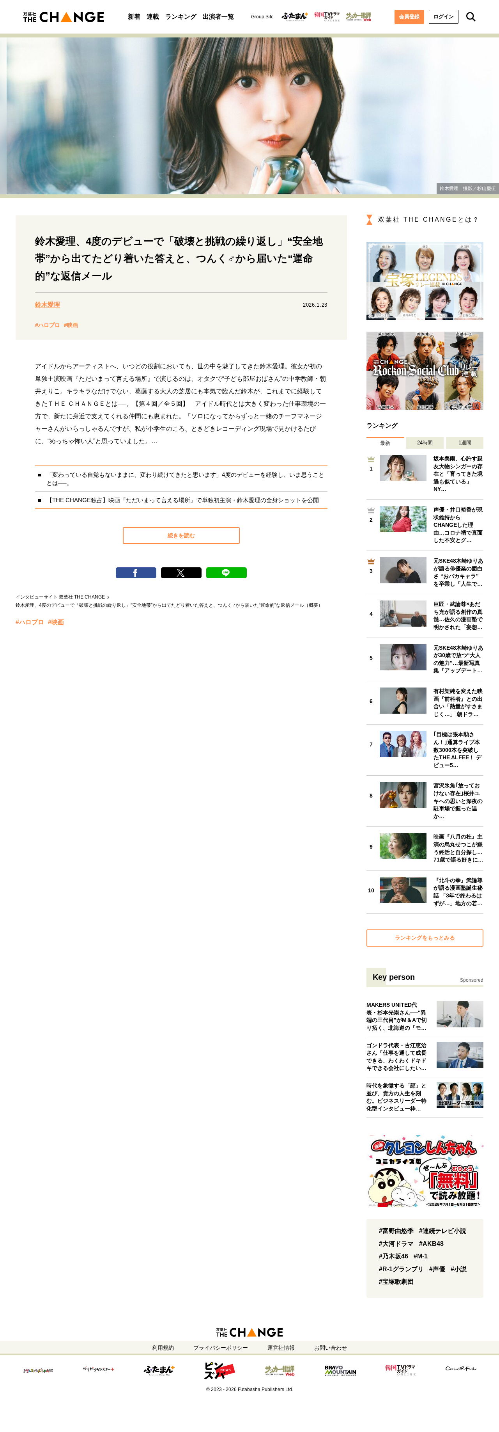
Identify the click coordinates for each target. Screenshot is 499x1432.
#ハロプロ (47, 325)
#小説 (459, 1269)
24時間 (425, 443)
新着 (134, 16)
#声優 (437, 1269)
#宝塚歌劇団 (396, 1281)
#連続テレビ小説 (442, 1231)
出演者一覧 (218, 16)
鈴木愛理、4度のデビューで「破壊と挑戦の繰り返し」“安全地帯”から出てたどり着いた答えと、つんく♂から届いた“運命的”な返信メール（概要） (169, 605)
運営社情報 (281, 1348)
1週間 (464, 443)
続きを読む (181, 535)
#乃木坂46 (393, 1256)
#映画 (71, 325)
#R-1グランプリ (401, 1269)
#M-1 (421, 1256)
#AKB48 (431, 1243)
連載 (153, 16)
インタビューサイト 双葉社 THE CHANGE (60, 597)
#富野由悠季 (396, 1231)
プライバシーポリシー (220, 1348)
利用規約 (163, 1348)
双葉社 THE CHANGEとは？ (429, 219)
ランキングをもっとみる (425, 938)
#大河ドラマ (396, 1243)
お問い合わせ (330, 1348)
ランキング (180, 16)
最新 (385, 443)
